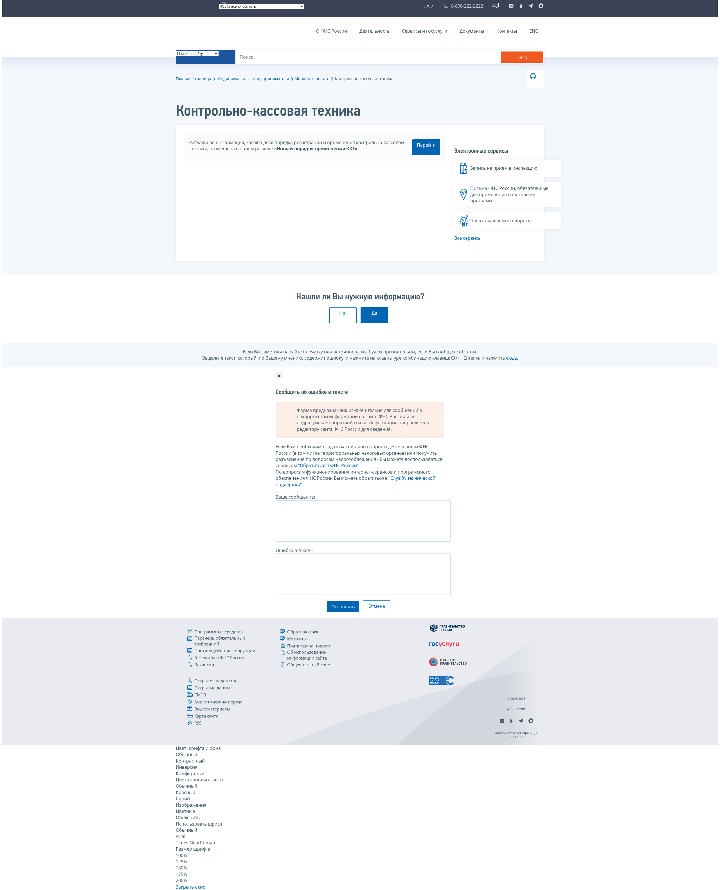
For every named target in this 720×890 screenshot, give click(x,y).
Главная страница (193, 78)
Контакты (506, 31)
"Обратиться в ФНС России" (328, 465)
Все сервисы (468, 238)
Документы (472, 31)
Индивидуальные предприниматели (253, 78)
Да (374, 313)
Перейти (426, 145)
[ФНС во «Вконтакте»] (511, 6)
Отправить (343, 607)
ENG (534, 31)
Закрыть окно (191, 887)
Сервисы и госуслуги (424, 31)
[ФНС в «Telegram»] (530, 6)
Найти (522, 57)
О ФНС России (331, 31)
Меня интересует (311, 78)
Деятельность (374, 31)
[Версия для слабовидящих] (429, 6)
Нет (343, 313)
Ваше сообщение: (295, 497)
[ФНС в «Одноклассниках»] (521, 6)
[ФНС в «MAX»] (540, 6)
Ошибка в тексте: (294, 550)
